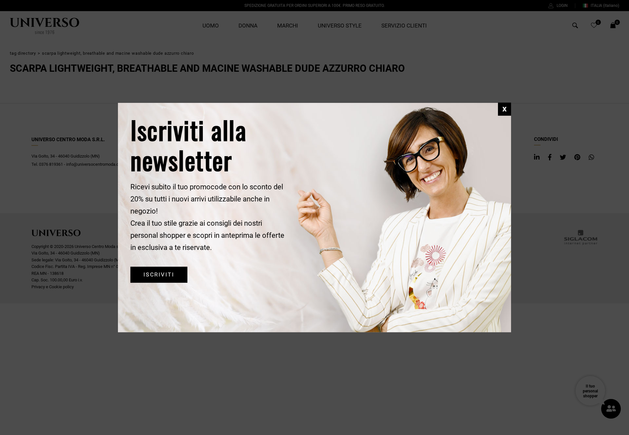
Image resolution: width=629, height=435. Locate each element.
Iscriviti (158, 275)
